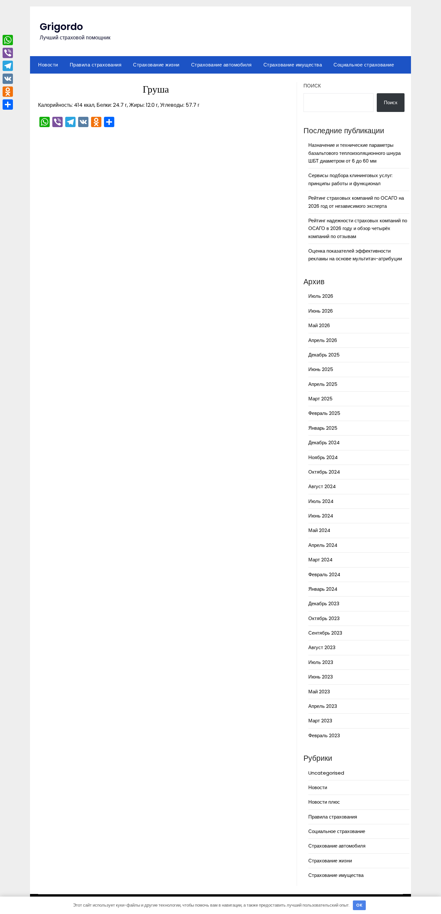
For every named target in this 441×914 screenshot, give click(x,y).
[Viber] (7, 52)
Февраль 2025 (324, 413)
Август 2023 (321, 647)
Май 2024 (319, 530)
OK (359, 905)
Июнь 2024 (320, 515)
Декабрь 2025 (324, 354)
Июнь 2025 (320, 369)
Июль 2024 (320, 501)
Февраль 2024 (324, 574)
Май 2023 (319, 691)
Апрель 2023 (322, 706)
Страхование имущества (292, 64)
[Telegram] (7, 65)
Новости (48, 64)
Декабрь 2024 (324, 442)
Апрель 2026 (322, 340)
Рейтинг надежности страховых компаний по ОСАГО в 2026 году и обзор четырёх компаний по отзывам (357, 228)
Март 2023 (320, 720)
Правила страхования (96, 64)
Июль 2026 (320, 296)
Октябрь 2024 (324, 471)
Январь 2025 (322, 428)
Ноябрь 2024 (323, 457)
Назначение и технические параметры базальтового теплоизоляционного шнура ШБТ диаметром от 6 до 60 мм (354, 153)
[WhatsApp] (7, 40)
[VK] (7, 78)
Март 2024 (320, 559)
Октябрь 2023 (324, 618)
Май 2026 (319, 325)
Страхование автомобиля (221, 64)
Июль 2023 (320, 662)
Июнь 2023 (320, 676)
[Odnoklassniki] (7, 91)
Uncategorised (326, 772)
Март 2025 (320, 398)
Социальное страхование (363, 64)
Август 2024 (322, 486)
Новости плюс (324, 801)
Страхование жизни (156, 64)
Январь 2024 (322, 589)
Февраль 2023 (324, 735)
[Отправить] (7, 104)
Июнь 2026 (320, 310)
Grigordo (61, 27)
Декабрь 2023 (323, 603)
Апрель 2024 (322, 545)
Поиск (312, 85)
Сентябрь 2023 (325, 632)
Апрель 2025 (322, 384)
